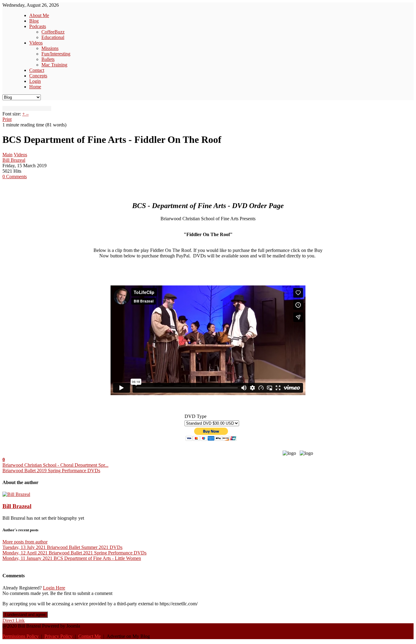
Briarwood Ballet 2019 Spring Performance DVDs (51, 470)
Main (7, 154)
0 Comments (14, 176)
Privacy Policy (58, 636)
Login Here (54, 587)
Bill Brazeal (13, 160)
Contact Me (89, 636)
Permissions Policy (20, 636)
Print (7, 119)
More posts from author (25, 541)
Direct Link (13, 620)
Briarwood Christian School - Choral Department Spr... (55, 465)
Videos (20, 154)
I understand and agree (25, 614)
